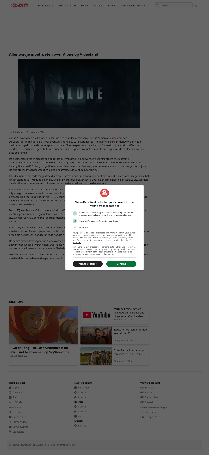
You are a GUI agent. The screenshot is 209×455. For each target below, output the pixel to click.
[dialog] (104, 227)
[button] (104, 228)
